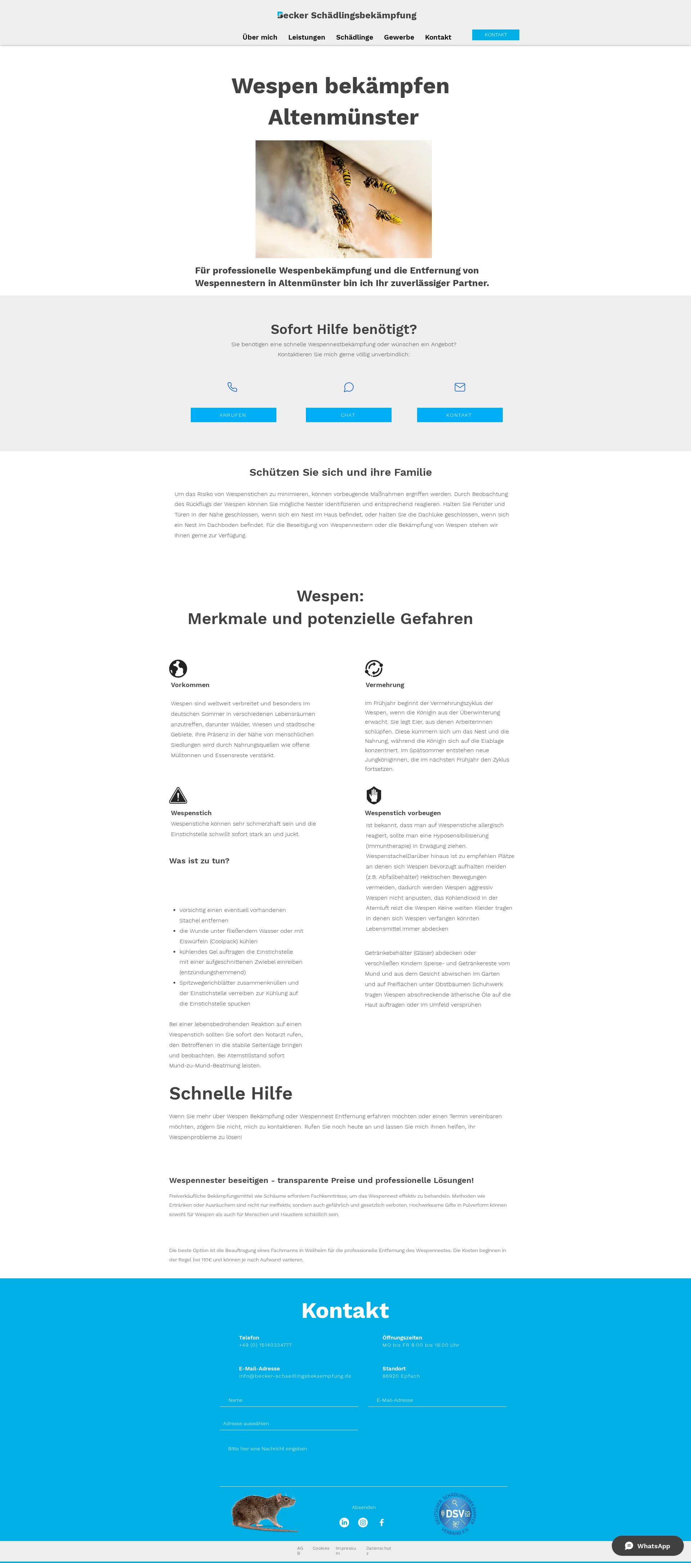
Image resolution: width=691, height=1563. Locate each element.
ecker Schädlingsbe (327, 15)
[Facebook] (382, 1522)
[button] (355, 36)
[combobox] (289, 1423)
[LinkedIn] (344, 1522)
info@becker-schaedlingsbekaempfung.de (295, 1376)
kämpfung (393, 15)
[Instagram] (363, 1522)
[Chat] (349, 387)
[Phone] (232, 387)
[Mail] (460, 387)
